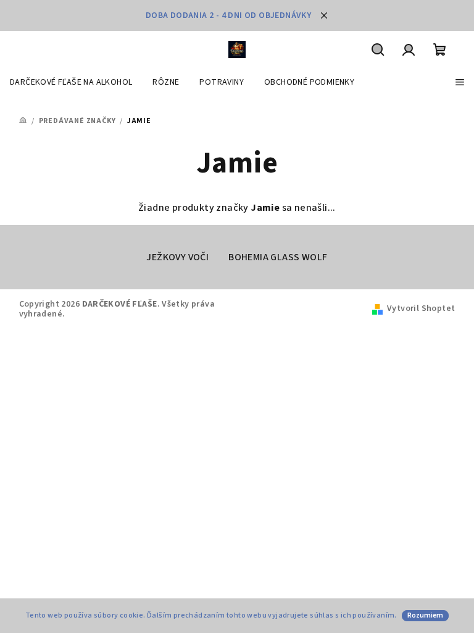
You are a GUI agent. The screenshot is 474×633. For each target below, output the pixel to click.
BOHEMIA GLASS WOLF (277, 257)
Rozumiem (425, 615)
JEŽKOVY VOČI (177, 257)
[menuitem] (71, 82)
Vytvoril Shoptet (421, 308)
